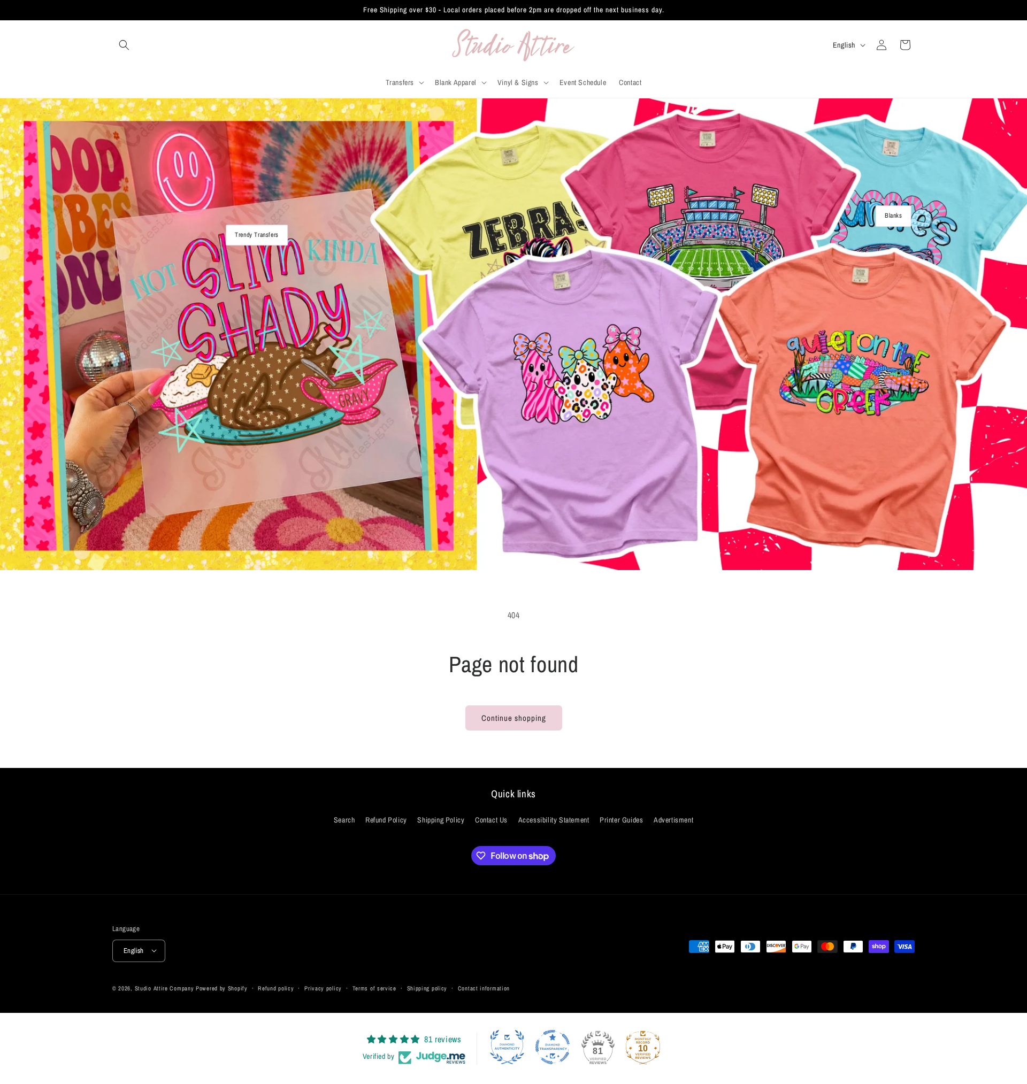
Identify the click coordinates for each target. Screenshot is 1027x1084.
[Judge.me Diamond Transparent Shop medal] (552, 1047)
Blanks (893, 215)
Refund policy (276, 987)
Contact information (484, 987)
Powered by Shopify (222, 987)
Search (344, 820)
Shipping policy (427, 987)
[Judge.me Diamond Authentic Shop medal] (507, 1047)
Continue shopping (513, 718)
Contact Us (491, 820)
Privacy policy (323, 987)
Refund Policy (386, 820)
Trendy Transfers (257, 234)
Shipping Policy (440, 820)
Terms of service (374, 987)
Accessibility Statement (553, 820)
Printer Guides (621, 820)
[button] (124, 45)
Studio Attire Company (164, 987)
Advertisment (673, 820)
